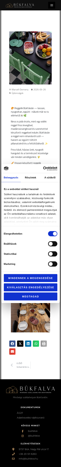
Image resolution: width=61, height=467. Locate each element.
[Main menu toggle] (51, 5)
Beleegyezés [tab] (11, 177)
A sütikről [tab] (49, 177)
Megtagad (30, 296)
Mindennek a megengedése (30, 278)
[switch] (52, 243)
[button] (12, 344)
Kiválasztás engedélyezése (30, 287)
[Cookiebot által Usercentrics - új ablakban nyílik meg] (43, 168)
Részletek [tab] (30, 177)
